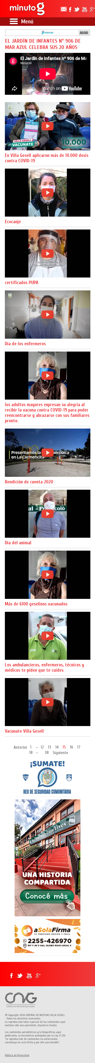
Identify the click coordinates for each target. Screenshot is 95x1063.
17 (78, 747)
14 (56, 747)
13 (49, 747)
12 (42, 747)
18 (31, 752)
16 (71, 747)
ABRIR (84, 33)
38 (47, 752)
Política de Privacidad (17, 1055)
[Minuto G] (27, 8)
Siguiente (60, 752)
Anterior (20, 747)
